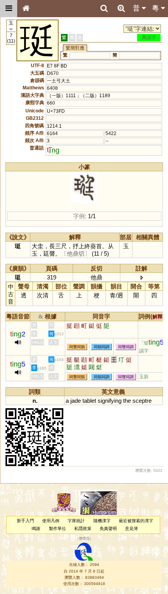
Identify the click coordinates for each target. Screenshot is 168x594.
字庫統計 (76, 520)
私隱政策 (82, 528)
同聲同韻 (77, 347)
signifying (110, 400)
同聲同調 (126, 347)
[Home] (25, 8)
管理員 (84, 539)
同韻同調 (101, 347)
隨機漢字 (102, 520)
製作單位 (57, 528)
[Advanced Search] (121, 8)
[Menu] (8, 8)
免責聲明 (108, 528)
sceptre (142, 400)
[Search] (104, 8)
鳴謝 (36, 528)
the (127, 400)
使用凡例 (50, 520)
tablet (89, 400)
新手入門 (25, 520)
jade (75, 400)
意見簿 (131, 528)
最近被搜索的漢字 (136, 520)
